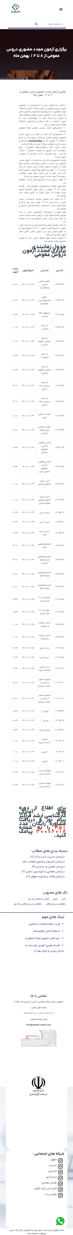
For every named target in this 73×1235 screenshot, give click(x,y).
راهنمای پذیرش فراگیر (56, 903)
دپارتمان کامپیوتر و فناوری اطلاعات (44, 861)
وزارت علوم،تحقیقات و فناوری (44, 924)
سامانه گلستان (35, 140)
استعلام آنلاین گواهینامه (46, 931)
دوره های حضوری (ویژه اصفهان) (42, 938)
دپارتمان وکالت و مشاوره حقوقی (45, 876)
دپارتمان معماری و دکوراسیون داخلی (43, 871)
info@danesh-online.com (38, 1024)
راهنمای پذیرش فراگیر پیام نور (28, 903)
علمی (55, 898)
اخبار (64, 898)
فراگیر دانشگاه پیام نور (38, 898)
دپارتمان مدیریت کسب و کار (47, 856)
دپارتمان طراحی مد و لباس (48, 866)
